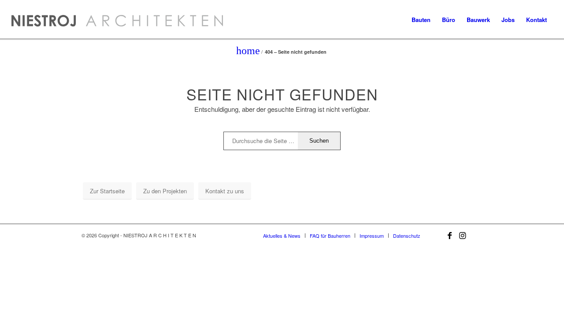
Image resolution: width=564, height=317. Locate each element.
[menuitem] (421, 20)
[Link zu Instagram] (462, 235)
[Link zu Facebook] (449, 235)
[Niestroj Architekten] (117, 20)
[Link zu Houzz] (475, 235)
